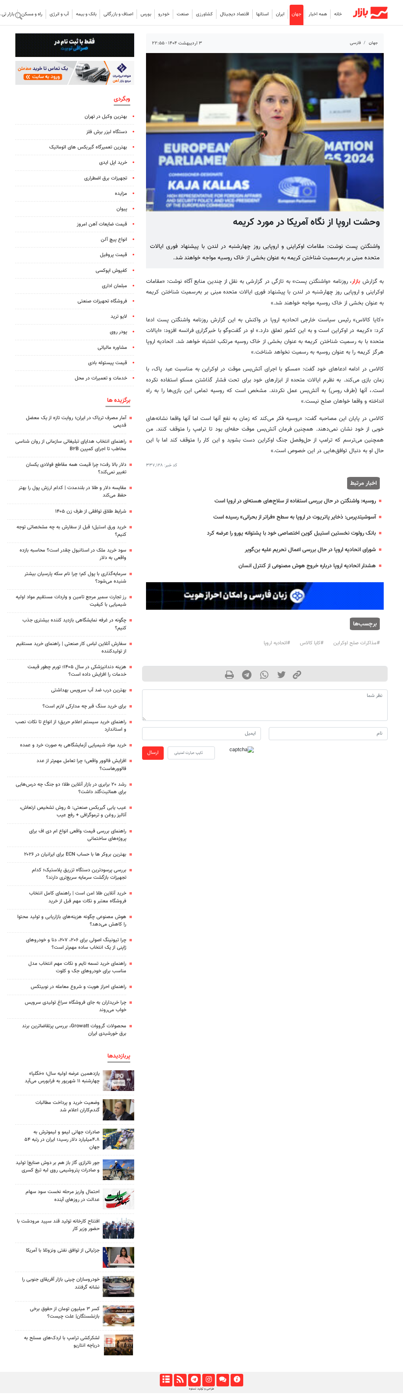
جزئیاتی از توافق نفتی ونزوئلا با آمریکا (63, 1250)
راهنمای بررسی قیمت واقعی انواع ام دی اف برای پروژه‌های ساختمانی (77, 835)
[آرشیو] (166, 1380)
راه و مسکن (32, 14)
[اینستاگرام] (208, 1380)
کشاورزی (204, 14)
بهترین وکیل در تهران (106, 117)
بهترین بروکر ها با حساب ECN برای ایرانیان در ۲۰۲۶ (75, 854)
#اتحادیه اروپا (277, 643)
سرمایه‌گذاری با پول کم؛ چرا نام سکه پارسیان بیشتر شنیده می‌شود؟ (75, 577)
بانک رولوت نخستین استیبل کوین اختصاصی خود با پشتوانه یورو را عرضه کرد (291, 533)
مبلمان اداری (114, 286)
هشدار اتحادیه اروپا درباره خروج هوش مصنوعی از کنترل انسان (307, 565)
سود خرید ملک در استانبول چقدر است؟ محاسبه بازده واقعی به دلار (73, 554)
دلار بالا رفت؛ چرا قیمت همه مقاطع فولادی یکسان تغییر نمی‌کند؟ (76, 468)
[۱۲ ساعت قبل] (118, 1109)
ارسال (153, 753)
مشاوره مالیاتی (112, 348)
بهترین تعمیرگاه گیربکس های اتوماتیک (88, 147)
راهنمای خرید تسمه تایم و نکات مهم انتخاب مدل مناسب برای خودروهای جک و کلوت (77, 967)
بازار (356, 281)
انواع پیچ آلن (114, 240)
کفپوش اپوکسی (111, 271)
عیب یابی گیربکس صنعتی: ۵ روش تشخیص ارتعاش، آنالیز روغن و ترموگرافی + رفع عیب (73, 811)
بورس (145, 14)
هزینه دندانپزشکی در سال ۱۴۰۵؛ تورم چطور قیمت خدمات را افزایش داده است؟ (77, 670)
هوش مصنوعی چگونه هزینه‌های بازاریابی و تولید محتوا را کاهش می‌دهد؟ (71, 920)
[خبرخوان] (180, 1380)
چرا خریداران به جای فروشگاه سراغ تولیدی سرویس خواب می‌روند (75, 1006)
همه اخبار (318, 14)
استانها (262, 14)
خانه (338, 14)
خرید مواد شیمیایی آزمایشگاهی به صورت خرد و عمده (73, 745)
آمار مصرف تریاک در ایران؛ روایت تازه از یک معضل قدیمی (76, 421)
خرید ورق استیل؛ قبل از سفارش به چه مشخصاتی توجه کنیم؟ (71, 531)
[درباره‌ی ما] (237, 1380)
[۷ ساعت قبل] (118, 1228)
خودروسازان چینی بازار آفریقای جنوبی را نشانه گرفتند (61, 1283)
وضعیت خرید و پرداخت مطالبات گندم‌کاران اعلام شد (67, 1106)
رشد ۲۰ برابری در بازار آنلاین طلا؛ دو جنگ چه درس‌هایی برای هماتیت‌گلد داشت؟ (71, 788)
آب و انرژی (59, 14)
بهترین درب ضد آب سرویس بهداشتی (88, 690)
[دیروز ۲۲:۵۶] (118, 1080)
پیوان (121, 209)
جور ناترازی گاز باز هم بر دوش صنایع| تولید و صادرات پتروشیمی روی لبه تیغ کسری (58, 1166)
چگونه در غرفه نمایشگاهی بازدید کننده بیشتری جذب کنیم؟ (74, 624)
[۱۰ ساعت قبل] (118, 1169)
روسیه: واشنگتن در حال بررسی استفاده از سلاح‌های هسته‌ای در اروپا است (295, 501)
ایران (280, 14)
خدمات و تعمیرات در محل (101, 378)
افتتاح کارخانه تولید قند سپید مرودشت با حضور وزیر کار (58, 1225)
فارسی (355, 43)
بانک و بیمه (86, 14)
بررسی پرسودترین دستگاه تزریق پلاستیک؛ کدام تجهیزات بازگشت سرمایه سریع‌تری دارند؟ (79, 874)
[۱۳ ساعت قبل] (118, 1139)
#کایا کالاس (312, 643)
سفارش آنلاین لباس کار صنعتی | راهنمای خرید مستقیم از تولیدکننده (71, 647)
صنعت (183, 14)
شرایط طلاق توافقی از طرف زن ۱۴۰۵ (90, 511)
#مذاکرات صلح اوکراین (356, 643)
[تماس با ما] (222, 1380)
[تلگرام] (194, 1380)
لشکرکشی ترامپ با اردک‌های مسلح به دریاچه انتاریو (62, 1341)
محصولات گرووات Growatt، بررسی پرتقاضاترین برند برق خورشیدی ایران (74, 1030)
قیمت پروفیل (113, 255)
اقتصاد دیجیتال (234, 14)
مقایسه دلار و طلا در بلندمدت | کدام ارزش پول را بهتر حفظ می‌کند (72, 491)
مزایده (121, 194)
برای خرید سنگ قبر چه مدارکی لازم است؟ (84, 706)
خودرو (164, 14)
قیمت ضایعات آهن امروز (102, 224)
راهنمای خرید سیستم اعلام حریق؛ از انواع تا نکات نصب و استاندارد (70, 725)
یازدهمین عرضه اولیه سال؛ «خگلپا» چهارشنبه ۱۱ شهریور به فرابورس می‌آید (62, 1077)
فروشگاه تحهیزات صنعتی (102, 301)
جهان (296, 14)
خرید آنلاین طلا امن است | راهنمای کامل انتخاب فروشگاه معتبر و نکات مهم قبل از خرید (77, 897)
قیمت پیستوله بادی (107, 363)
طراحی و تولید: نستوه (201, 1388)
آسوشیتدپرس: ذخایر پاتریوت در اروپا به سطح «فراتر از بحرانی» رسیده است (294, 517)
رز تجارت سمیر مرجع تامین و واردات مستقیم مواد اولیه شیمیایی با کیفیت (71, 601)
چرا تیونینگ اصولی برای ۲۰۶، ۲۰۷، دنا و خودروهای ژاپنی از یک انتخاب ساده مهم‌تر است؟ (76, 944)
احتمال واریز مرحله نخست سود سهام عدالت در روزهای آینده (63, 1195)
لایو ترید (119, 317)
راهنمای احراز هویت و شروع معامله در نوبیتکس (78, 987)
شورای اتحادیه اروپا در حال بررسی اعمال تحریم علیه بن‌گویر (310, 549)
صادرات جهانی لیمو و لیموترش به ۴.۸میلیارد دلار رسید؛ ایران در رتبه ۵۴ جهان (62, 1139)
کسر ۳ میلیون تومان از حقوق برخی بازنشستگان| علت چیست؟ (65, 1312)
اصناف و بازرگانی (118, 14)
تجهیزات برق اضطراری (105, 178)
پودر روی (118, 332)
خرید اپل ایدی (113, 163)
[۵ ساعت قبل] (118, 1345)
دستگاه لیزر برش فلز (106, 132)
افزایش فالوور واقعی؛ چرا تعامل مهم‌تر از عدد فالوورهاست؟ (81, 764)
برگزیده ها (118, 400)
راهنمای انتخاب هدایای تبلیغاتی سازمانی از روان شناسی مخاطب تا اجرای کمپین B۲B (70, 445)
